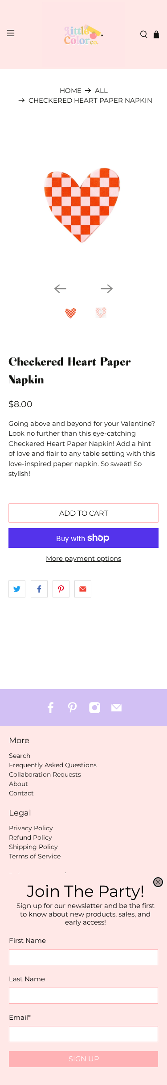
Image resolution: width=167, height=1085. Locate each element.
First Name (27, 940)
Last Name (27, 979)
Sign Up (84, 1059)
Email (20, 1017)
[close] (158, 882)
